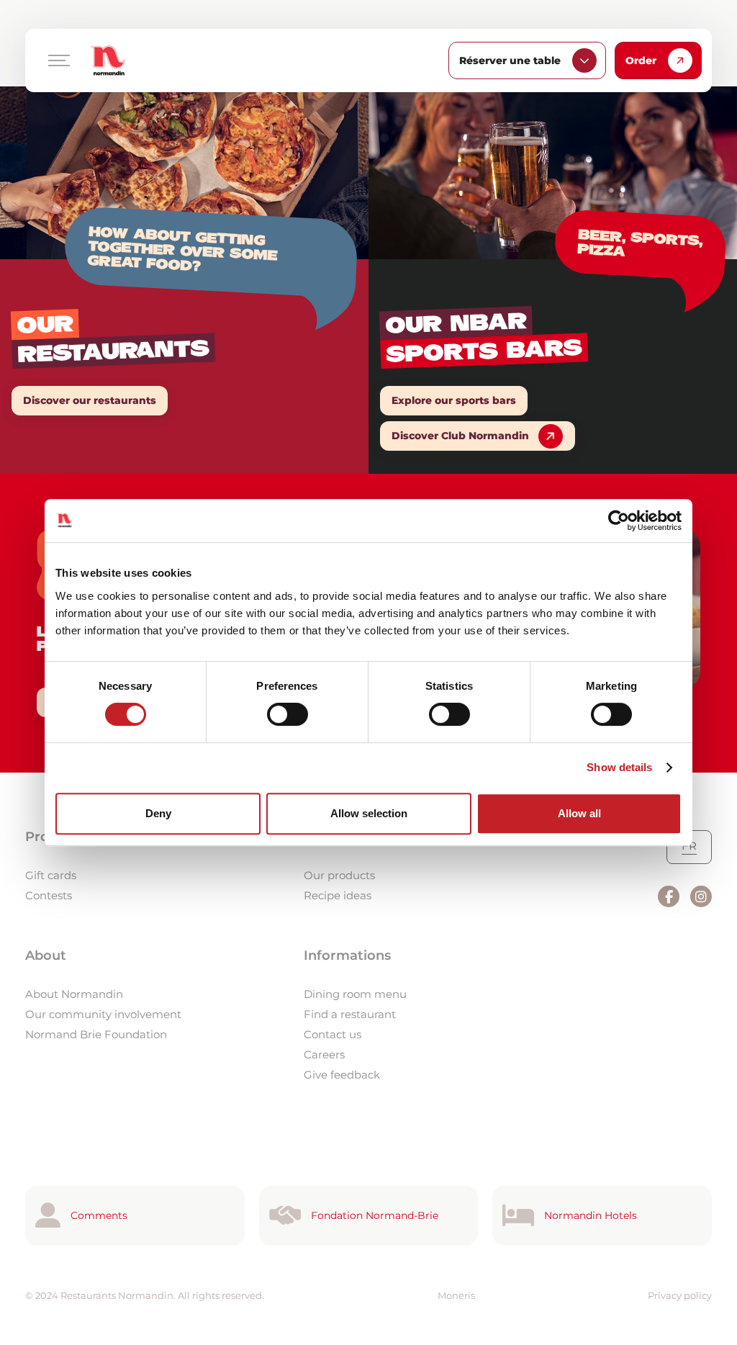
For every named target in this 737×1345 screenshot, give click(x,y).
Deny (158, 813)
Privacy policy (680, 1295)
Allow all (579, 813)
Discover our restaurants (89, 400)
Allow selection (368, 813)
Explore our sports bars (454, 400)
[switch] (287, 714)
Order (640, 60)
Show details (619, 767)
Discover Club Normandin (460, 435)
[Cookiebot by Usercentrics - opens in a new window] (619, 520)
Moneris (456, 1295)
